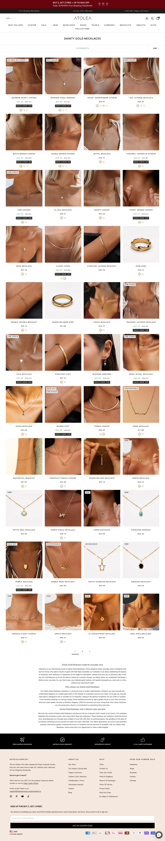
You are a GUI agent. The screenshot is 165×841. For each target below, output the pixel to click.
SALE (44, 25)
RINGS (83, 25)
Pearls (95, 25)
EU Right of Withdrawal (108, 796)
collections (82, 29)
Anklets (141, 25)
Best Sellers (15, 25)
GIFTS (154, 25)
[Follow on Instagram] (11, 796)
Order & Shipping (106, 776)
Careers (71, 788)
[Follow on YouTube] (22, 796)
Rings (132, 768)
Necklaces (69, 25)
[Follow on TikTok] (28, 796)
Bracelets (125, 25)
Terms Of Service (105, 784)
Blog (70, 792)
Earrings (109, 25)
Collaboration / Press (76, 780)
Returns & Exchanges (107, 780)
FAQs (101, 764)
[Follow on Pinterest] (16, 796)
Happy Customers (75, 772)
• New (55, 25)
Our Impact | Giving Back (77, 768)
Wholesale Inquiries (75, 784)
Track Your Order (105, 772)
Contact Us (103, 768)
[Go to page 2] (89, 651)
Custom (32, 25)
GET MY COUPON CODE (82, 826)
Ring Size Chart (105, 792)
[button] (159, 835)
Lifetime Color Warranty (77, 776)
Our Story (72, 764)
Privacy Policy (104, 788)
